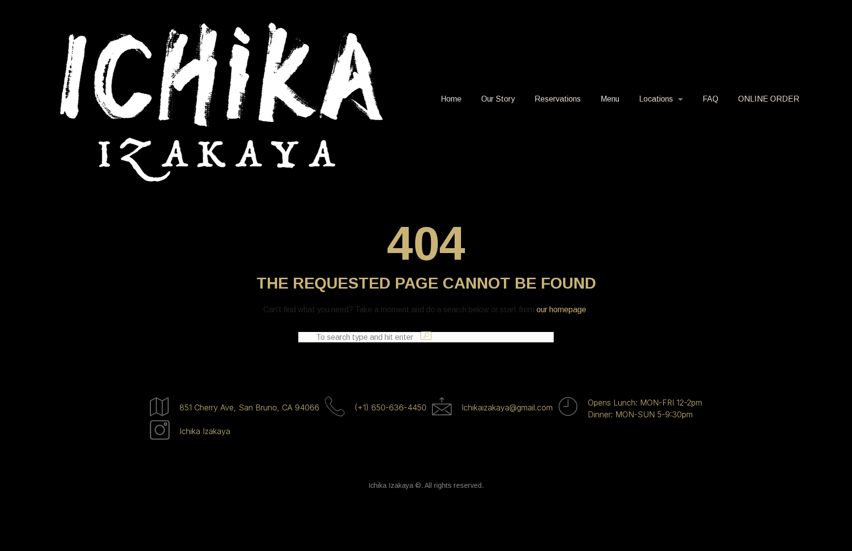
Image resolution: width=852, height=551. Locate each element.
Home (451, 99)
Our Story (498, 99)
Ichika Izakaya (204, 431)
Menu (610, 99)
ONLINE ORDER (768, 99)
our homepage (561, 309)
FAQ (710, 99)
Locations (656, 99)
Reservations (557, 99)
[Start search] (426, 335)
